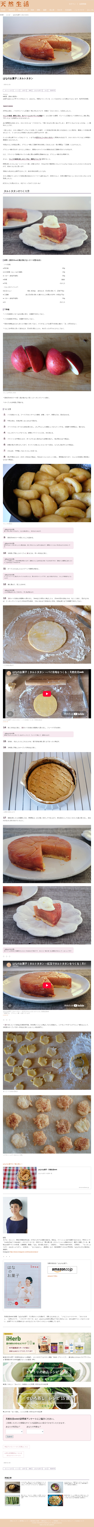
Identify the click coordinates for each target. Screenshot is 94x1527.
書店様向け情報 (34, 1521)
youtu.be (5, 721)
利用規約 (55, 1521)
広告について (13, 1521)
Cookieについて (79, 1521)
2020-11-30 (7, 84)
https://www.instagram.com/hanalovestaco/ (24, 1252)
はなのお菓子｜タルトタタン (18, 78)
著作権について (24, 1521)
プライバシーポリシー (67, 1521)
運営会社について (46, 1521)
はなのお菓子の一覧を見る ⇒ (12, 1164)
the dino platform (49, 1524)
